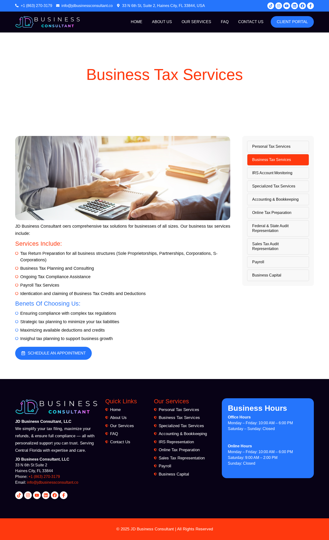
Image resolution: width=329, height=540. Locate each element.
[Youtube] (286, 5)
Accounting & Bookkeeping (275, 199)
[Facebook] (302, 5)
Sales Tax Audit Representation (265, 246)
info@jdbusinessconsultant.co (52, 482)
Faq (225, 22)
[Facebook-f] (310, 5)
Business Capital (266, 275)
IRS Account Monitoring (272, 173)
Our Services (196, 22)
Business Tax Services (271, 160)
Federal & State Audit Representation (270, 228)
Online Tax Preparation (271, 213)
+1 (31, 477)
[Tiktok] (270, 5)
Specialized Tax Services (273, 186)
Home (136, 22)
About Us (162, 22)
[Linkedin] (294, 5)
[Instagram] (278, 5)
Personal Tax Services (271, 146)
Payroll (258, 262)
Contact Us (250, 22)
